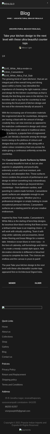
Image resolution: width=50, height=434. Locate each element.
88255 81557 (11, 407)
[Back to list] (25, 283)
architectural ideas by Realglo (28, 18)
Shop (4, 342)
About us (6, 332)
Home (9, 18)
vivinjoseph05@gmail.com (17, 411)
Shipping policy (9, 380)
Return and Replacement (14, 374)
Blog (4, 352)
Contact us (7, 357)
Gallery (5, 347)
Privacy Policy (8, 369)
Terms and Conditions (12, 385)
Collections (7, 337)
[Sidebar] (3, 133)
